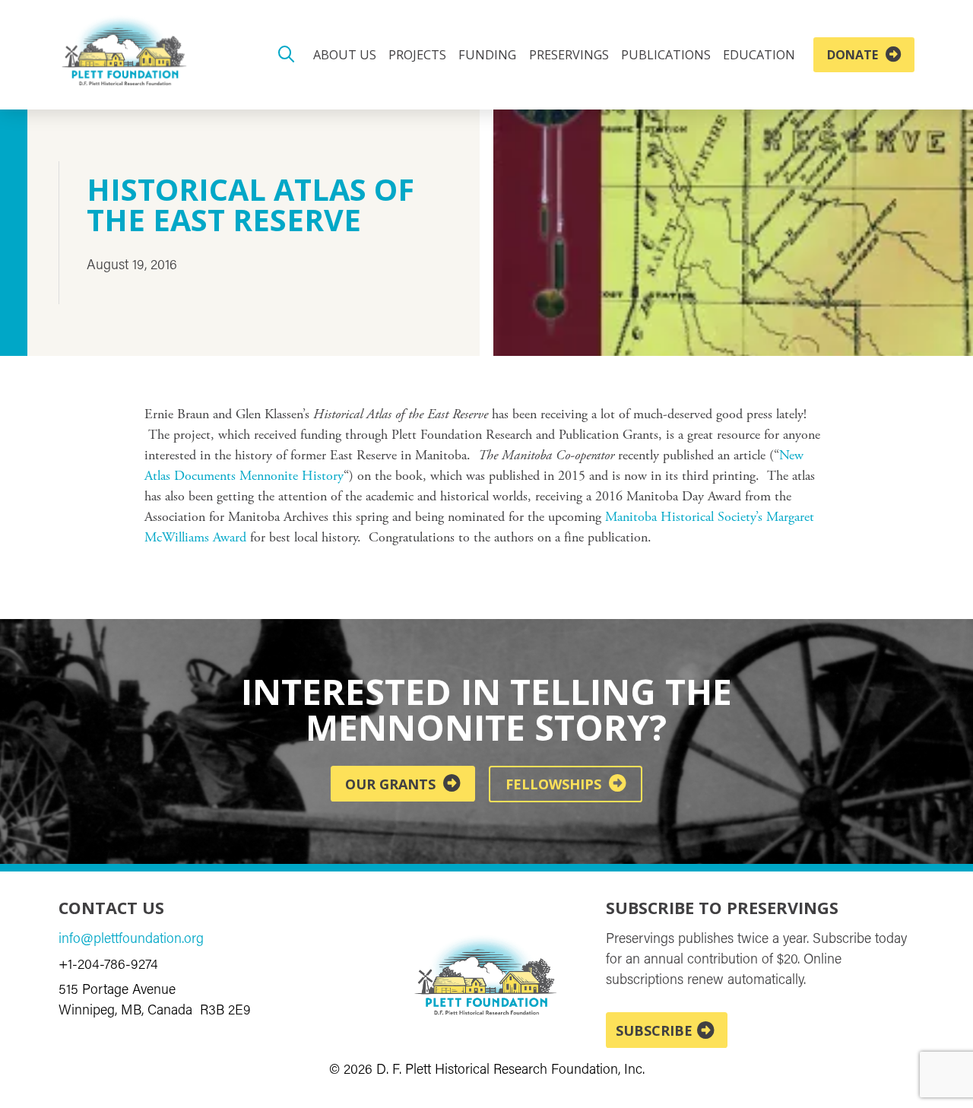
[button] (286, 54)
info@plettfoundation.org (131, 940)
